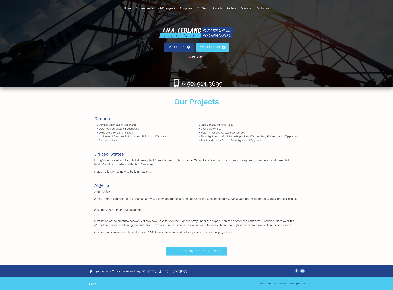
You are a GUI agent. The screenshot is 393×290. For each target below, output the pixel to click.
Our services (143, 8)
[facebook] (296, 271)
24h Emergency (166, 8)
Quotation (246, 8)
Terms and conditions (287, 284)
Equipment (186, 8)
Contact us (263, 8)
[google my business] (302, 271)
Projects (217, 8)
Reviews (231, 8)
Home (127, 8)
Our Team (202, 8)
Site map (301, 284)
